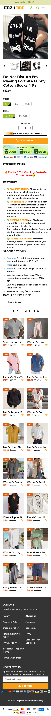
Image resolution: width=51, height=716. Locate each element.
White (27, 104)
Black (7, 104)
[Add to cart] (22, 346)
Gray (17, 104)
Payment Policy (11, 622)
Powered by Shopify (34, 701)
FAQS (28, 634)
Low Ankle (9, 116)
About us (30, 622)
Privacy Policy (10, 643)
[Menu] (43, 8)
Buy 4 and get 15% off (24, 2)
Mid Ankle (23, 116)
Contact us (31, 628)
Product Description (14, 164)
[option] (14, 66)
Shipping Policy (11, 628)
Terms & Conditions (13, 658)
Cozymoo (20, 701)
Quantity (25, 123)
